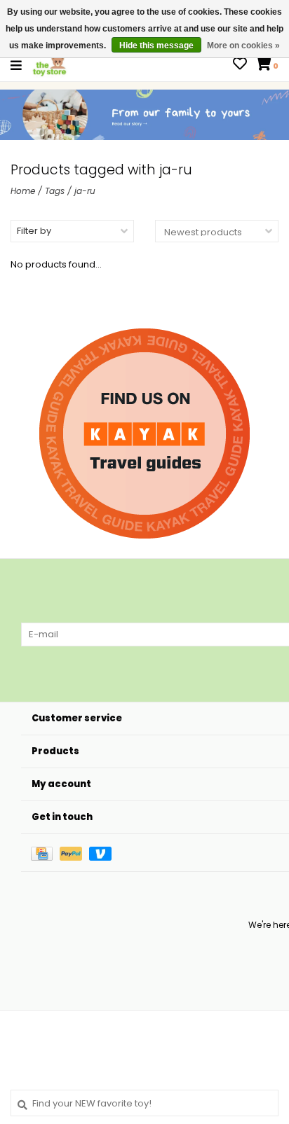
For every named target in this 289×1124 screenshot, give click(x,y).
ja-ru (84, 191)
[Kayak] (144, 433)
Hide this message (156, 45)
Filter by (34, 230)
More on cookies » (243, 45)
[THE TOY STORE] (50, 64)
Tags (55, 191)
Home (23, 191)
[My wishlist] (240, 65)
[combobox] (144, 1103)
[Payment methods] (45, 853)
